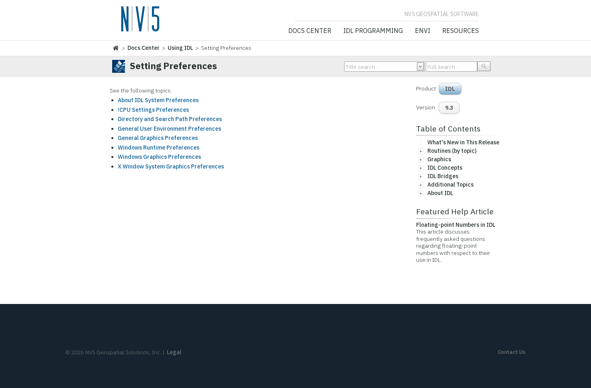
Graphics (439, 159)
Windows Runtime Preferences (158, 147)
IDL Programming (373, 31)
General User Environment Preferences (169, 128)
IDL (450, 88)
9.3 (449, 107)
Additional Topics (450, 184)
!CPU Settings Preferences (153, 109)
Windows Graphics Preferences (159, 156)
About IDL (440, 193)
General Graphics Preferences (158, 138)
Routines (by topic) (451, 150)
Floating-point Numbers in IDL (455, 224)
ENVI (422, 31)
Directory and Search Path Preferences (170, 119)
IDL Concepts (444, 167)
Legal (174, 352)
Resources (460, 31)
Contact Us (511, 352)
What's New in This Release (463, 142)
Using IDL (180, 47)
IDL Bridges (442, 176)
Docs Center (309, 31)
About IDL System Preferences (158, 100)
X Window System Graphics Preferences (171, 166)
